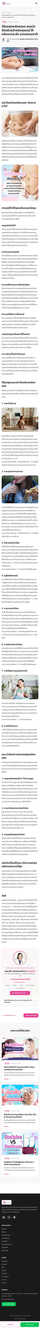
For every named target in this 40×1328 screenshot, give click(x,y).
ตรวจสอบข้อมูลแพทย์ (19, 982)
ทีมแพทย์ (4, 1273)
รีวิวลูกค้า (4, 1264)
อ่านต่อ (6, 1079)
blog (9, 13)
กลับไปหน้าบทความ (9, 1015)
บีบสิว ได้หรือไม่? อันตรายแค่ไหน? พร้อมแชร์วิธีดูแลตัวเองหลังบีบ (19, 1068)
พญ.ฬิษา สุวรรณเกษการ (20, 971)
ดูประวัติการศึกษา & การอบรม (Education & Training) (17, 1001)
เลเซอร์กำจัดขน (6, 1235)
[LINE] (14, 1217)
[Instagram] (9, 1217)
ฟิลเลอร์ (4, 1229)
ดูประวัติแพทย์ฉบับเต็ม (19, 993)
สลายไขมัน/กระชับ (7, 1244)
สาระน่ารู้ (7, 1063)
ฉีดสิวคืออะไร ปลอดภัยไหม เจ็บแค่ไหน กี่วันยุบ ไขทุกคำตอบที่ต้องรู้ (20, 1115)
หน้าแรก (4, 13)
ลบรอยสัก (4, 1241)
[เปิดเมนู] (36, 3)
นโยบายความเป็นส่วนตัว (20, 1318)
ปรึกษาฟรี (10, 1324)
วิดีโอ (3, 1267)
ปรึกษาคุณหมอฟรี (31, 1015)
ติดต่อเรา (4, 1283)
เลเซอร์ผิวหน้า (6, 1238)
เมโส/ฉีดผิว (5, 1247)
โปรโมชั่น (4, 1270)
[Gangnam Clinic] (6, 3)
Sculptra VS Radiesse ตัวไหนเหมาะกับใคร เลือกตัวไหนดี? (19, 1163)
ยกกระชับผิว (5, 1250)
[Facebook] (4, 1217)
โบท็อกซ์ (4, 1232)
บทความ (4, 1280)
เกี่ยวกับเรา (5, 1261)
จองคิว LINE (30, 1324)
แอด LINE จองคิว (8, 1304)
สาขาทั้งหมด (5, 1277)
